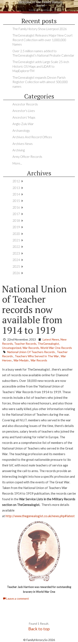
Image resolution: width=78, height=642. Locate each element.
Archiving (18, 150)
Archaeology (21, 130)
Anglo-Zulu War (23, 124)
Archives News (22, 144)
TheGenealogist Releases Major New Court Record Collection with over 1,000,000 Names (42, 39)
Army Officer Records (27, 156)
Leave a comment (17, 598)
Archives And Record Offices (32, 137)
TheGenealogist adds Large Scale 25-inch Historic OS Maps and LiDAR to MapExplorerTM (40, 66)
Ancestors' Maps (23, 117)
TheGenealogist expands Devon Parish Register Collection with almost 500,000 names (40, 82)
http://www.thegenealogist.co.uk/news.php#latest (40, 516)
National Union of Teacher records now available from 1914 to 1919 (34, 309)
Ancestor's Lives (23, 111)
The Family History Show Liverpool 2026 (39, 29)
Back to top (39, 628)
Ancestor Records (25, 104)
